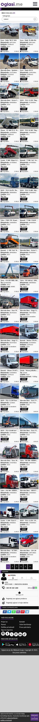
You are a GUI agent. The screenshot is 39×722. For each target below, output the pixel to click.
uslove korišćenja (12, 718)
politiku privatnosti (6, 720)
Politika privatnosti (7, 627)
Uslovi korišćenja (25, 624)
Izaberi (6, 19)
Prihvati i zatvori (34, 717)
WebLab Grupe (18, 650)
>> (30, 567)
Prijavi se (4, 622)
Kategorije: (6, 16)
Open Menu (35, 4)
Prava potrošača (25, 627)
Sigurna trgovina (7, 630)
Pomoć (3, 624)
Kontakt (22, 622)
